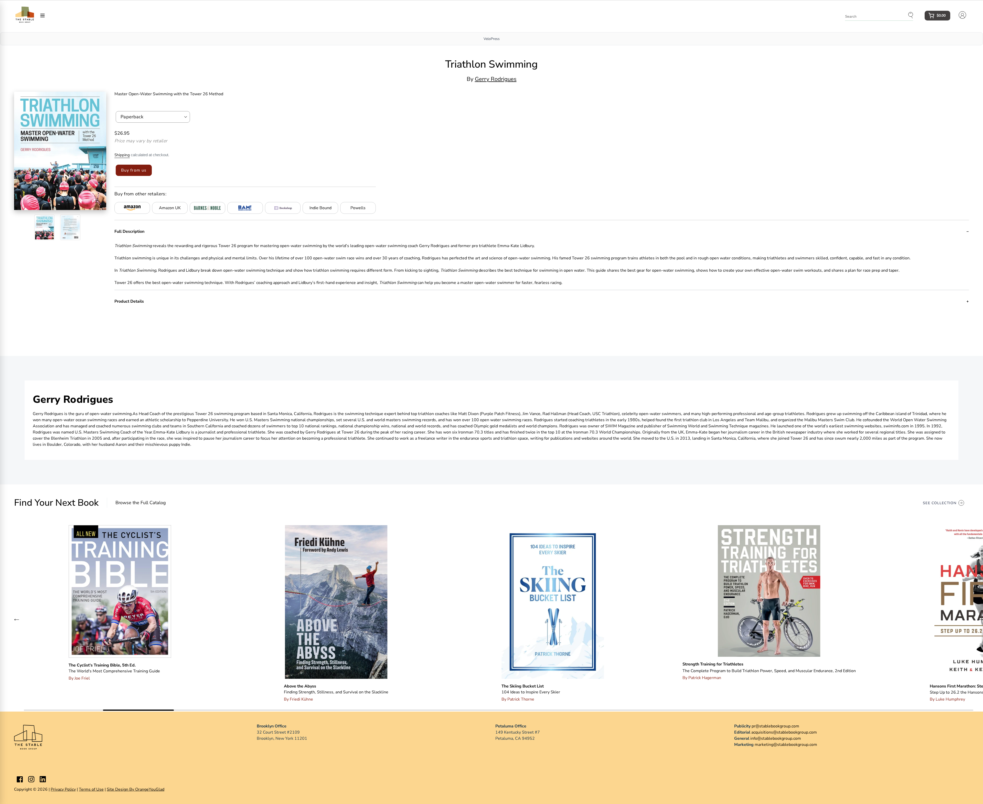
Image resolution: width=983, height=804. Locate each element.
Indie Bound (320, 208)
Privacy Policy (63, 789)
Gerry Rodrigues (496, 79)
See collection (939, 503)
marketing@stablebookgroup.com (786, 744)
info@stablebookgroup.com (775, 738)
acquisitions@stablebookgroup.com (784, 732)
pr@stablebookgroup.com (775, 726)
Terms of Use (91, 789)
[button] (16, 619)
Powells (358, 208)
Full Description (129, 231)
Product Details (129, 301)
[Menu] (42, 15)
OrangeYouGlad (149, 789)
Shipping (122, 154)
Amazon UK (170, 208)
